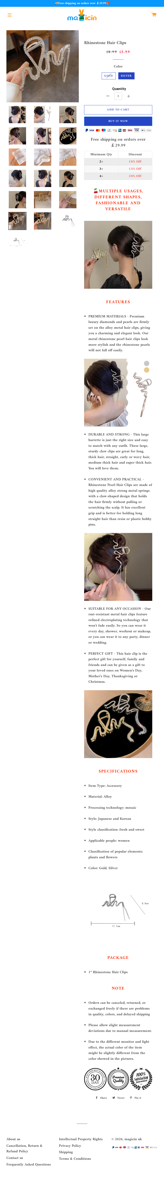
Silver (126, 75)
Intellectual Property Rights (81, 1139)
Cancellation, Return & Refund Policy (24, 1149)
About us (13, 1139)
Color (118, 67)
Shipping (66, 1152)
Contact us (14, 1158)
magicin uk (133, 1139)
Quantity (119, 89)
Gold (108, 75)
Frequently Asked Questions (28, 1164)
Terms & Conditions (75, 1159)
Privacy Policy (70, 1146)
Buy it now (118, 121)
